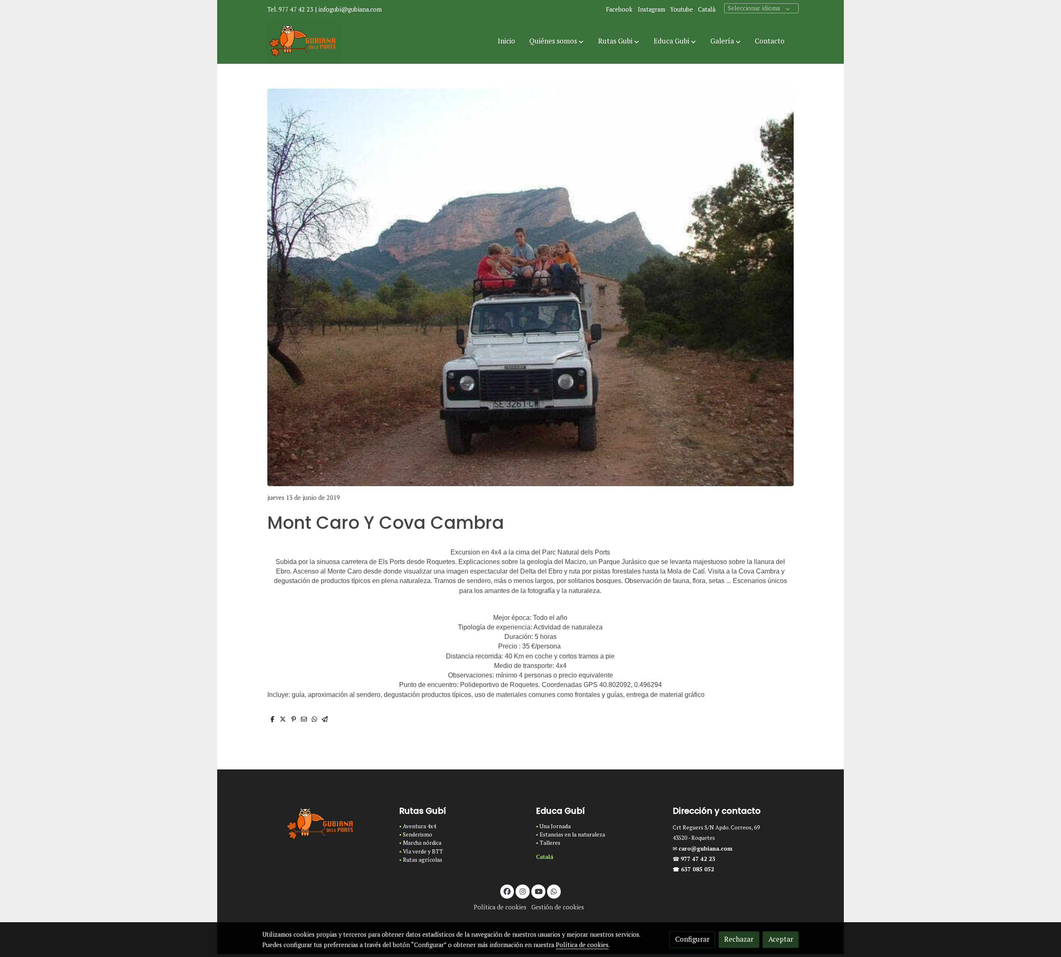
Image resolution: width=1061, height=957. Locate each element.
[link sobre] (325, 824)
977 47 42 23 (699, 859)
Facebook (619, 9)
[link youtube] (538, 890)
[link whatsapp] (554, 890)
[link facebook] (507, 890)
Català (706, 9)
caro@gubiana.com (705, 848)
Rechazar (738, 939)
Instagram (651, 9)
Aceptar (780, 939)
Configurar (692, 939)
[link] (303, 41)
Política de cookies (500, 907)
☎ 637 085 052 (693, 869)
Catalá (544, 857)
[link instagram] (522, 890)
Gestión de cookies (557, 907)
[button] (556, 41)
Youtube (681, 9)
